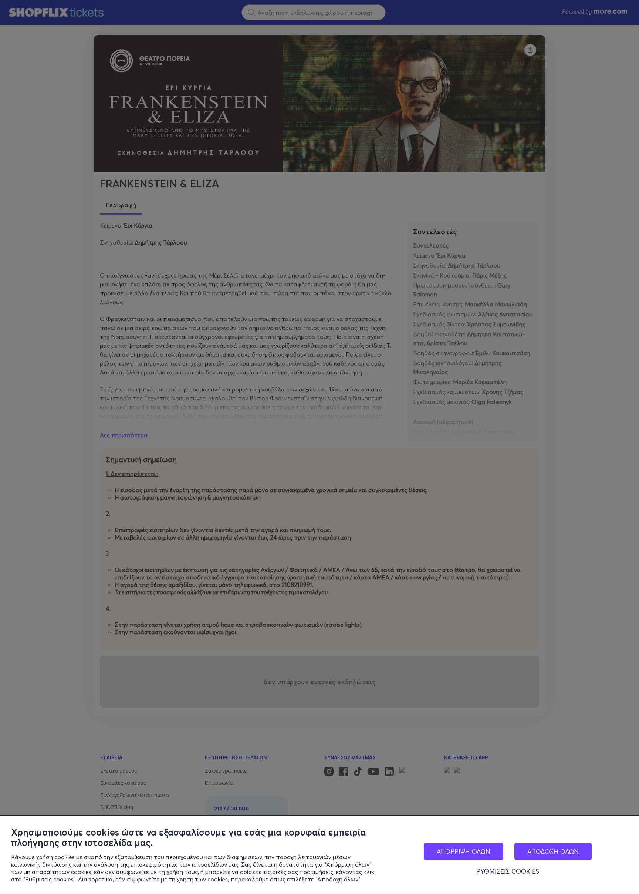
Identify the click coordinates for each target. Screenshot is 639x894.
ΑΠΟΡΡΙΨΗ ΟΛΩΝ (463, 851)
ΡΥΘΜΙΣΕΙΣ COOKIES (507, 871)
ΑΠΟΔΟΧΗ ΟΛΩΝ (553, 851)
